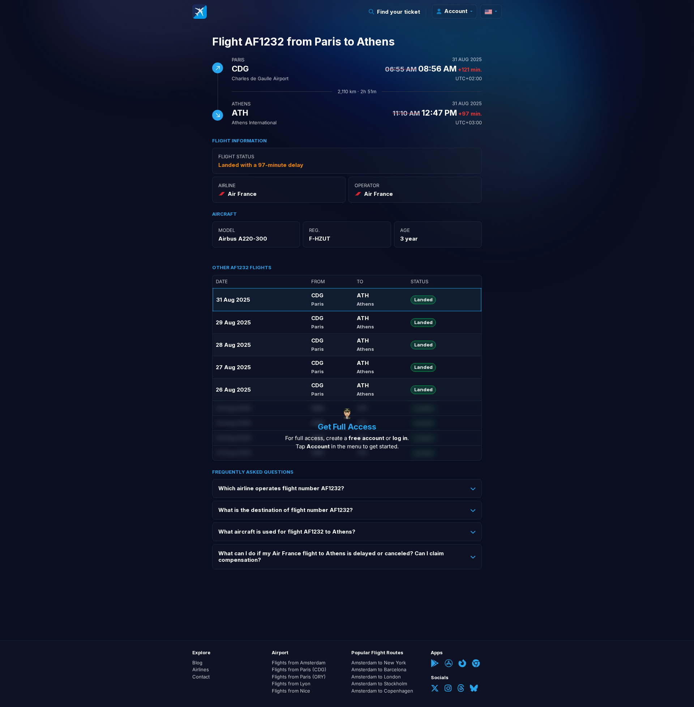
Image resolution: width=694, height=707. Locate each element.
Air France (242, 193)
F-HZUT (319, 238)
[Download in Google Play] (435, 664)
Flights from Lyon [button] (291, 683)
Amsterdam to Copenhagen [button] (382, 691)
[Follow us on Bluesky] (474, 689)
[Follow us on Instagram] (448, 689)
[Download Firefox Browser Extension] (462, 664)
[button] (394, 11)
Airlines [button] (200, 669)
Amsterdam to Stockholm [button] (379, 683)
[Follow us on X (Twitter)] (435, 689)
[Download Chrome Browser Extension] (476, 664)
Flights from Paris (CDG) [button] (299, 669)
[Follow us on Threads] (460, 689)
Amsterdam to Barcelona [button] (378, 669)
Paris (238, 59)
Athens (241, 104)
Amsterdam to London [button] (376, 677)
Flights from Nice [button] (291, 691)
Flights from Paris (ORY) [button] (299, 677)
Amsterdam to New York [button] (378, 662)
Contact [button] (201, 677)
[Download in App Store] (449, 664)
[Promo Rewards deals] (199, 11)
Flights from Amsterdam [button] (298, 662)
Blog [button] (197, 662)
